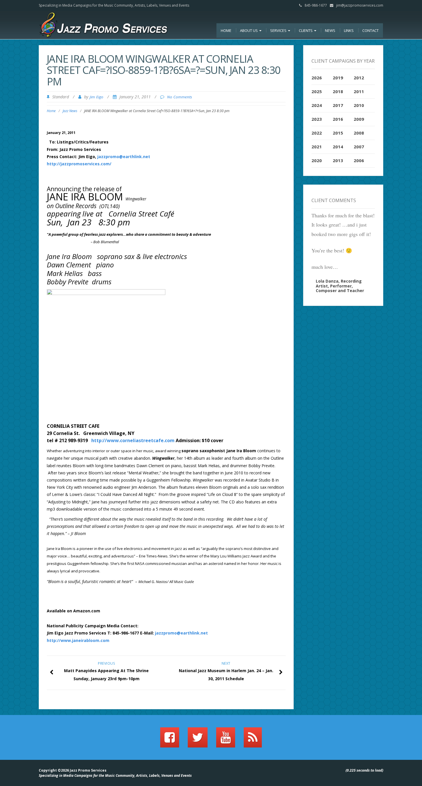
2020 (316, 160)
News (330, 30)
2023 (316, 119)
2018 (338, 91)
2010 (359, 105)
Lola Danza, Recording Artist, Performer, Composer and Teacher (340, 286)
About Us (249, 30)
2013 (338, 160)
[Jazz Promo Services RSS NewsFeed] (252, 740)
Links (349, 30)
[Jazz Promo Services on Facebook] (169, 740)
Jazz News (70, 110)
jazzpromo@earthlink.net (123, 156)
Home (226, 30)
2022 (316, 133)
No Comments (179, 96)
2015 (338, 133)
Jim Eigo (96, 96)
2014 (338, 146)
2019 (338, 77)
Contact (370, 30)
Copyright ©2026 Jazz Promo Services (73, 770)
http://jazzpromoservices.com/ (79, 163)
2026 (316, 77)
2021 (316, 146)
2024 (316, 105)
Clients (306, 30)
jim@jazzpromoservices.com (359, 5)
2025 (316, 91)
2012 (359, 77)
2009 (359, 119)
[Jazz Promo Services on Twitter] (197, 740)
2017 (338, 105)
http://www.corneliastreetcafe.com (133, 440)
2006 (359, 160)
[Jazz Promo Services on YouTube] (225, 740)
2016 (338, 119)
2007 (359, 146)
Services (278, 30)
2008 (359, 133)
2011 (359, 91)
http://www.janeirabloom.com (78, 640)
